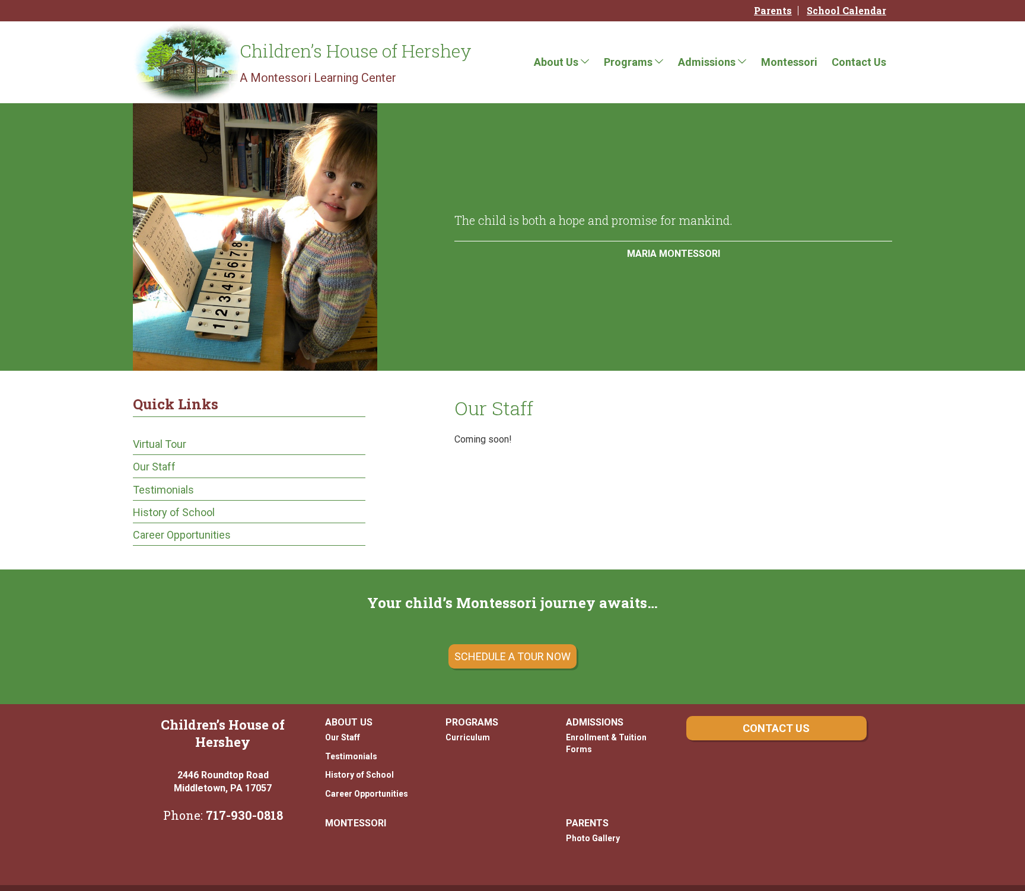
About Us (556, 62)
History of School (174, 512)
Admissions (707, 62)
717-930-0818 (244, 815)
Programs (628, 62)
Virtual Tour (159, 444)
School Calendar (846, 10)
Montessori (789, 62)
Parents (773, 10)
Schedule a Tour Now (512, 656)
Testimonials (163, 489)
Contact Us (859, 62)
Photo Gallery (593, 838)
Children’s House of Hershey (356, 50)
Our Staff (154, 466)
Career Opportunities (182, 535)
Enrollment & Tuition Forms (606, 743)
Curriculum (467, 737)
